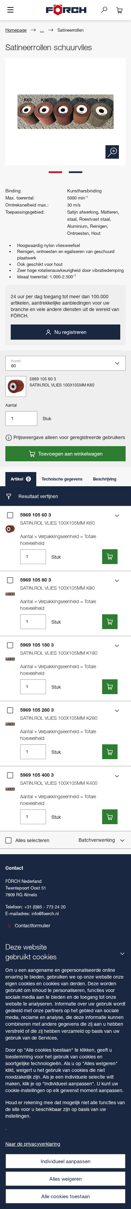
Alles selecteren (32, 840)
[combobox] (68, 365)
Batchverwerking (97, 840)
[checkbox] (10, 515)
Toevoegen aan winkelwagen (69, 454)
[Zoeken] (107, 9)
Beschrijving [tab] (104, 479)
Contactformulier (32, 925)
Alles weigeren (65, 1179)
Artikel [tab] (20, 479)
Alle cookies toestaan (65, 1196)
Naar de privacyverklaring (32, 1144)
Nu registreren (69, 332)
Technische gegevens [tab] (62, 479)
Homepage (16, 30)
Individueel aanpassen (65, 1161)
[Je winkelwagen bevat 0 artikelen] (119, 10)
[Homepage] (66, 10)
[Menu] (10, 10)
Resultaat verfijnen (37, 496)
